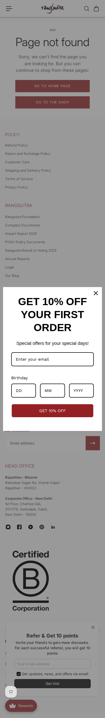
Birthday (19, 377)
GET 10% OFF (52, 410)
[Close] (96, 293)
